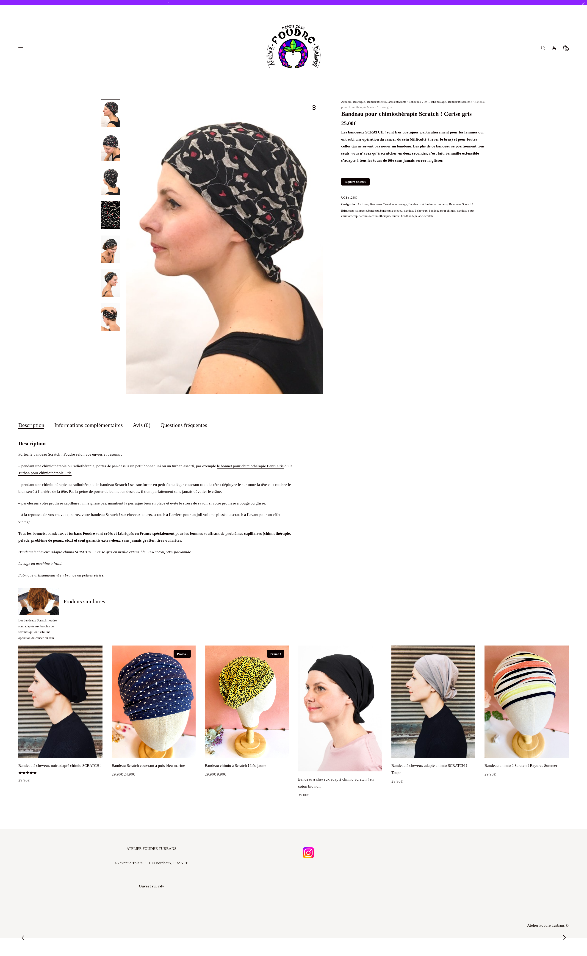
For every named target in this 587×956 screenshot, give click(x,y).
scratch (428, 234)
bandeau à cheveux (416, 228)
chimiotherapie (380, 234)
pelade (419, 234)
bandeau (373, 228)
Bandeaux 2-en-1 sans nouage (427, 119)
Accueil (346, 119)
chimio (365, 234)
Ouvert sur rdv (151, 904)
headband (407, 234)
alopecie (361, 228)
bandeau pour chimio (442, 228)
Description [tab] (31, 443)
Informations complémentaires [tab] (88, 443)
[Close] (583, 4)
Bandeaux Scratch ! (460, 119)
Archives (362, 222)
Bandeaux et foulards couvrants (386, 119)
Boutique (359, 119)
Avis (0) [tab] (141, 443)
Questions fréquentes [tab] (184, 443)
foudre (396, 234)
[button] (314, 125)
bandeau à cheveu (391, 228)
